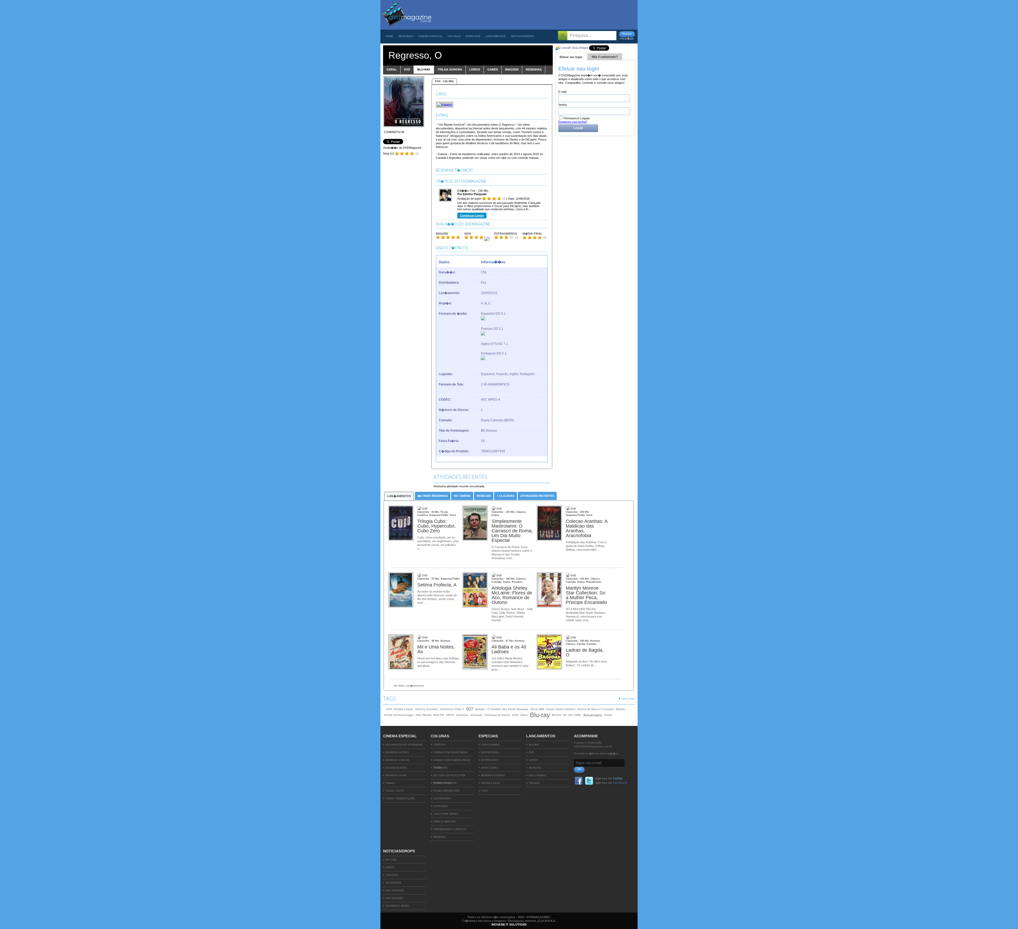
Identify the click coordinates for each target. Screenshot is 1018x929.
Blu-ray (540, 715)
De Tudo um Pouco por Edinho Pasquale (449, 776)
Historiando (442, 798)
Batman (621, 709)
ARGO (450, 714)
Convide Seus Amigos (574, 47)
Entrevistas (489, 760)
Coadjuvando (490, 744)
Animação (462, 714)
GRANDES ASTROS (397, 752)
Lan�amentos (399, 496)
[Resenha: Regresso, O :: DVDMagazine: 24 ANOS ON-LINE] (406, 28)
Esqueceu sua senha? (572, 121)
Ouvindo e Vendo (397, 906)
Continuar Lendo (472, 215)
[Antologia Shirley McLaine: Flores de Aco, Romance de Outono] (475, 590)
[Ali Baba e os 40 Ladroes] (475, 652)
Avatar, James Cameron (561, 709)
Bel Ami (556, 714)
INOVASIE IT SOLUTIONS (509, 924)
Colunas (454, 36)
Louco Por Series (445, 814)
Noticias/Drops (522, 36)
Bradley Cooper (403, 709)
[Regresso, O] (403, 126)
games (492, 69)
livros (474, 69)
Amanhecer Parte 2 (452, 709)
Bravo (524, 714)
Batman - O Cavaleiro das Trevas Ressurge (501, 709)
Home (389, 36)
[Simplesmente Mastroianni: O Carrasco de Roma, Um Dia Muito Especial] (475, 523)
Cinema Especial (430, 36)
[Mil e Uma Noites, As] (401, 652)
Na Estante (393, 883)
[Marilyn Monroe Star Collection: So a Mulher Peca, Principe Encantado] (550, 590)
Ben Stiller (575, 714)
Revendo (439, 837)
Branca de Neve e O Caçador (596, 709)
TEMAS (390, 783)
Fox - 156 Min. (444, 81)
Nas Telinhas (395, 890)
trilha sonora (449, 69)
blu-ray (423, 69)
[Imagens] (444, 104)
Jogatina (392, 875)
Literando (440, 806)
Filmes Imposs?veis (446, 791)
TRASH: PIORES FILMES (400, 798)
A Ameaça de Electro (497, 714)
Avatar (608, 714)
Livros (533, 760)
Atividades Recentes (537, 495)
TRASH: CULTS (395, 791)
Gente (390, 867)
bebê (515, 714)
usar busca (628, 698)
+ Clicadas (505, 495)
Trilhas (534, 783)
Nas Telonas (394, 898)
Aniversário (592, 715)
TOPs (484, 791)
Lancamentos (495, 36)
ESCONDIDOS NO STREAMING (404, 744)
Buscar (627, 33)
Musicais (484, 495)
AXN (389, 709)
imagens (512, 69)
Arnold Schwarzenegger (399, 714)
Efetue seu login (571, 57)
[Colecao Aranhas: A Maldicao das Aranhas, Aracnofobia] (550, 523)
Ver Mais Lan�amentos (408, 685)
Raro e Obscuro (444, 821)
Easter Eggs (490, 752)
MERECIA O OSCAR (397, 760)
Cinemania (440, 767)
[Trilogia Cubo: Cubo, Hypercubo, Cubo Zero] (401, 523)
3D (565, 714)
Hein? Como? (489, 767)
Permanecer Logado (577, 118)
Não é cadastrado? (605, 56)
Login (578, 128)
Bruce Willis (537, 709)
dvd (407, 69)
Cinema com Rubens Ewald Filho (452, 761)
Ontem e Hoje (490, 783)
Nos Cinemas (537, 775)
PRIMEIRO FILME (396, 775)
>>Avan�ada (626, 38)
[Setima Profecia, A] (401, 590)
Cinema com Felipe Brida (450, 752)
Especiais (473, 36)
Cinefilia (439, 744)
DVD (531, 752)
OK (579, 769)
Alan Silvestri (423, 714)
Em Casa (391, 859)
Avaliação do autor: (469, 198)
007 (469, 709)
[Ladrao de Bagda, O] (550, 652)
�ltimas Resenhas (433, 495)
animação (476, 714)
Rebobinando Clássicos (450, 829)
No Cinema (462, 495)
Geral (392, 69)
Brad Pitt (438, 714)
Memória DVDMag (493, 775)
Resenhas (405, 36)
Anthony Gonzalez (426, 709)
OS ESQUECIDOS (396, 767)
